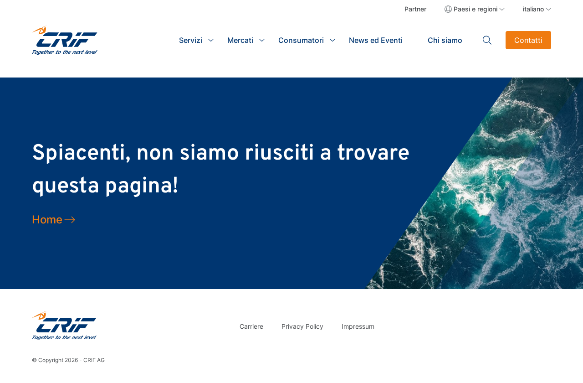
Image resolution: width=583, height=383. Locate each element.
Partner (415, 9)
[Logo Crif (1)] (64, 325)
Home (47, 219)
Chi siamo (445, 40)
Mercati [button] (240, 40)
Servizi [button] (190, 40)
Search (487, 40)
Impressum (358, 326)
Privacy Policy (302, 326)
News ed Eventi (376, 40)
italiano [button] (533, 9)
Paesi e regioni (475, 9)
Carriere (251, 326)
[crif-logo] (64, 39)
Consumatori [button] (301, 40)
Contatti (528, 40)
